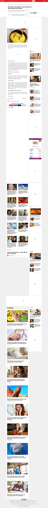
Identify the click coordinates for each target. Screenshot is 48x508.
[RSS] (29, 505)
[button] (27, 12)
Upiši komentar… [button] (12, 255)
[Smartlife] (27, 502)
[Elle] (20, 502)
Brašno (18, 101)
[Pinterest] (22, 505)
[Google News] (27, 505)
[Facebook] (19, 505)
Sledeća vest (24, 98)
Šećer (12, 101)
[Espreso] (17, 502)
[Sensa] (29, 502)
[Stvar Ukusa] (36, 502)
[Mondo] (14, 502)
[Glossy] (24, 502)
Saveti (10, 101)
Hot (7, 101)
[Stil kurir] (21, 502)
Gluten (15, 101)
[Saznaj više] (40, 51)
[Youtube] (25, 505)
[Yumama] (32, 502)
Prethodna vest (11, 98)
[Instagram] (24, 505)
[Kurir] (11, 502)
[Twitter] (20, 505)
